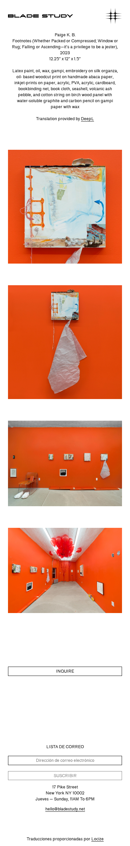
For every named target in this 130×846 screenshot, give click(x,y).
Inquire (65, 671)
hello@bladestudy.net (65, 808)
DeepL (87, 118)
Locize (97, 838)
